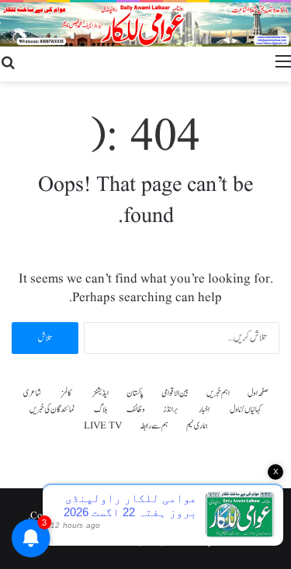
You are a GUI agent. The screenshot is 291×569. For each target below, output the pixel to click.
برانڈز (170, 409)
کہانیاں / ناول (246, 409)
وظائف (135, 409)
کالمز (66, 393)
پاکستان (135, 393)
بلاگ (101, 409)
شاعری (32, 393)
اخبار (204, 409)
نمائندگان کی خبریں (52, 409)
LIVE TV (103, 425)
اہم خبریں (218, 393)
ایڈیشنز (100, 393)
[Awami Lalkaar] (145, 24)
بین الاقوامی (175, 393)
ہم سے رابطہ (154, 425)
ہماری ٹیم (197, 425)
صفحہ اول (258, 393)
